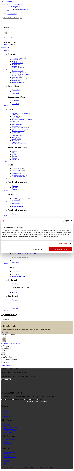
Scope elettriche (17, 203)
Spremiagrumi (17, 139)
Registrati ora (24, 9)
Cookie (6, 463)
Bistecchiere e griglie (19, 58)
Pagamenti (7, 424)
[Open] (1, 21)
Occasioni (7, 416)
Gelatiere (15, 121)
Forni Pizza (16, 64)
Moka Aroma (16, 173)
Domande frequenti (9, 452)
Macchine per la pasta (19, 131)
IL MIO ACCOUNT (14, 6)
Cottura (6, 50)
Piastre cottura (17, 77)
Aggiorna (4, 348)
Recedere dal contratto (10, 427)
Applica (3, 354)
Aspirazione (16, 200)
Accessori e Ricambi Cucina (21, 113)
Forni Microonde (17, 63)
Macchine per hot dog (19, 71)
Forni (14, 61)
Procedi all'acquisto (6, 365)
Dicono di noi (8, 432)
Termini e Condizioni (10, 430)
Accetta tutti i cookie (60, 249)
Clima (6, 263)
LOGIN (14, 8)
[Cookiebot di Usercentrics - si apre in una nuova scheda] (64, 221)
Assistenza (7, 455)
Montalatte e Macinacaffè (20, 175)
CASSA (6, 11)
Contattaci (7, 453)
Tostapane (16, 80)
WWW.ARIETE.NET (10, 14)
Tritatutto (15, 140)
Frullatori (15, 118)
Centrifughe (16, 116)
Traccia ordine (8, 444)
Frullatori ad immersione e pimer (22, 119)
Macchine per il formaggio (20, 127)
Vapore (15, 205)
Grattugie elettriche (18, 124)
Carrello (6, 44)
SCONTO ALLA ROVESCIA (13, 4)
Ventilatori (15, 274)
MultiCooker (16, 76)
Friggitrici (16, 66)
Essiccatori (16, 59)
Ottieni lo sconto (5, 379)
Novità (6, 415)
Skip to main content (6, 1)
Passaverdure (16, 132)
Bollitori (15, 114)
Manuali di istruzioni (10, 457)
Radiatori (15, 271)
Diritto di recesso (9, 429)
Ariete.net (7, 460)
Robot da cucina (17, 135)
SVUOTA (12, 348)
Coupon (3, 350)
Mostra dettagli (63, 243)
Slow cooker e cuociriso (19, 79)
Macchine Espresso (18, 170)
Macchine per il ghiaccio (20, 129)
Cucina (6, 105)
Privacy (6, 461)
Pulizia (6, 190)
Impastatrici (16, 126)
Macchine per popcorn (19, 72)
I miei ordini (7, 443)
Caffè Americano (18, 168)
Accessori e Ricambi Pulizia (21, 198)
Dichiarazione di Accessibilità (12, 465)
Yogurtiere (15, 142)
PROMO (7, 310)
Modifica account (9, 441)
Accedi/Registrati (9, 439)
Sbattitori (15, 137)
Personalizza (36, 249)
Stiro (5, 215)
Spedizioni (7, 425)
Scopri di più (15, 93)
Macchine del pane (18, 67)
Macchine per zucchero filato (21, 74)
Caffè (5, 161)
